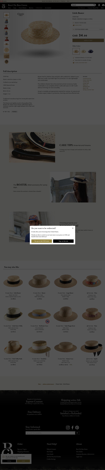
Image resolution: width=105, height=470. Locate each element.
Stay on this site (63, 241)
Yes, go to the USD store (41, 241)
